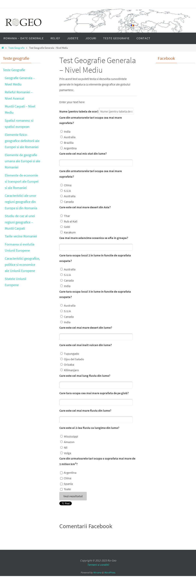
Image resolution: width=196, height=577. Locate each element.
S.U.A (67, 191)
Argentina (70, 148)
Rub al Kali (70, 221)
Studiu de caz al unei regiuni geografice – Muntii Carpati (20, 222)
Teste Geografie (16, 47)
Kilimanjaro (71, 370)
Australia (69, 137)
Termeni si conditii (98, 564)
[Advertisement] (171, 146)
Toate (67, 489)
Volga (67, 453)
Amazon (69, 442)
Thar (67, 216)
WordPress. (110, 572)
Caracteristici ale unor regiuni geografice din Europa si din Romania (21, 201)
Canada (69, 202)
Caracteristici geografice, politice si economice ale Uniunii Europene (22, 264)
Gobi (67, 227)
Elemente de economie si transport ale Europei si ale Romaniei (21, 181)
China (67, 185)
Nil (65, 447)
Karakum (70, 232)
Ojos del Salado (74, 359)
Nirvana (97, 572)
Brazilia (69, 142)
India (67, 131)
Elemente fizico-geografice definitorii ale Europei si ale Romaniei (22, 140)
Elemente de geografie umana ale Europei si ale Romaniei (22, 161)
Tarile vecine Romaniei (21, 236)
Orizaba (69, 364)
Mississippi (71, 436)
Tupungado (71, 353)
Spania (68, 484)
